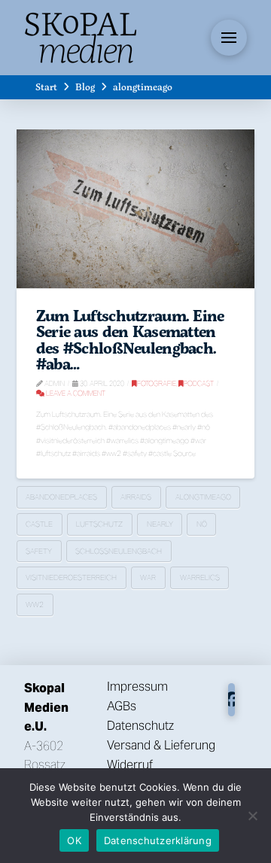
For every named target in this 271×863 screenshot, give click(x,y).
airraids (135, 497)
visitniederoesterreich (71, 577)
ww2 (35, 604)
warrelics (200, 577)
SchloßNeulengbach (118, 551)
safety (39, 551)
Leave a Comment (74, 393)
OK (74, 840)
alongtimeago (203, 497)
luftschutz (99, 524)
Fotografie (156, 383)
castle (39, 524)
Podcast (199, 383)
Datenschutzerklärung (158, 840)
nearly (160, 524)
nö (201, 524)
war (148, 577)
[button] (229, 38)
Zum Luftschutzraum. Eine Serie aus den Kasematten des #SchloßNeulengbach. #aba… (130, 340)
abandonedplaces (61, 497)
